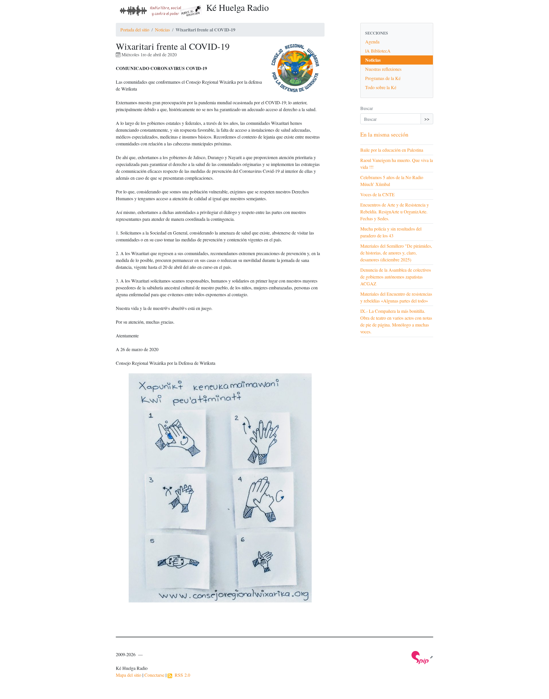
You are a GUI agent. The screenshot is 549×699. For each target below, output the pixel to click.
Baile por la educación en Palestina (391, 150)
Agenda (372, 42)
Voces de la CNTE (377, 194)
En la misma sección (384, 134)
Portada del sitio (134, 30)
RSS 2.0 (181, 675)
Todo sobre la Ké (380, 87)
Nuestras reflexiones (383, 69)
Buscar (366, 108)
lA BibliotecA (378, 51)
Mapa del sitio (128, 675)
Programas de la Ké (383, 78)
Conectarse (154, 675)
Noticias (162, 30)
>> (426, 119)
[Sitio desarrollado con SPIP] (422, 657)
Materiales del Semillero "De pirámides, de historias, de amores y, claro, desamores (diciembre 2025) (396, 253)
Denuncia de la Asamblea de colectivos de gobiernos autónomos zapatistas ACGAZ (395, 277)
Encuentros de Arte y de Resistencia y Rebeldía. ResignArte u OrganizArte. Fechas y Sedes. (394, 211)
